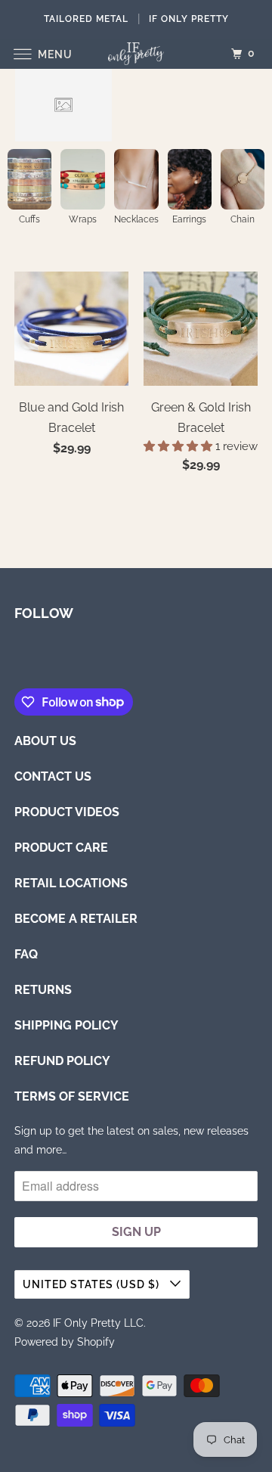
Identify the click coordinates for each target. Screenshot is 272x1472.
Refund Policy (62, 1061)
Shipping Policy (66, 1025)
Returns (43, 990)
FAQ (26, 954)
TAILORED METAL (86, 19)
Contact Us (52, 776)
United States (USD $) (92, 1284)
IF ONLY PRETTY (189, 19)
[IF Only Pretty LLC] (136, 53)
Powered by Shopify (64, 1342)
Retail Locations (71, 883)
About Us (45, 741)
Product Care (61, 847)
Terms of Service (71, 1096)
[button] (179, 446)
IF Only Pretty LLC (98, 1323)
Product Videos (66, 812)
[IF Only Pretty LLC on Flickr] (17, 657)
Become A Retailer (76, 918)
